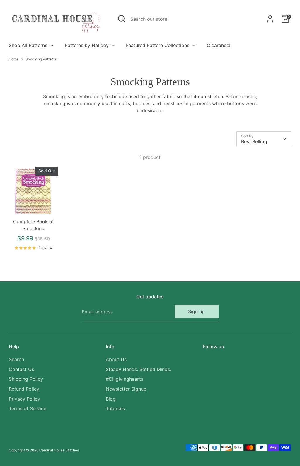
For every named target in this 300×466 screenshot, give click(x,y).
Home (13, 59)
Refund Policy (24, 389)
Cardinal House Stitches (59, 450)
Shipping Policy (26, 379)
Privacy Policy (24, 399)
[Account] (270, 19)
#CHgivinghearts (124, 379)
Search (16, 359)
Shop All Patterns (29, 45)
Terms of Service (27, 408)
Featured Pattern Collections (158, 45)
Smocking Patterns (41, 59)
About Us (116, 359)
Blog (111, 399)
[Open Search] (121, 19)
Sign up (196, 311)
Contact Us (21, 369)
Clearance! (218, 45)
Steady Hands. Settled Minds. (138, 369)
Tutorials (115, 408)
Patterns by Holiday (87, 45)
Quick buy (34, 206)
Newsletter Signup (126, 389)
